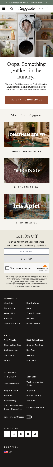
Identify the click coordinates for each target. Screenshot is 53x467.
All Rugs (30, 355)
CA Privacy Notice (35, 407)
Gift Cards (31, 360)
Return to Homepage (27, 99)
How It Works (32, 303)
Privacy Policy (33, 323)
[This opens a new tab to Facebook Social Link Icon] (7, 434)
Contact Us (32, 376)
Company (10, 299)
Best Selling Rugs (34, 340)
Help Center (10, 376)
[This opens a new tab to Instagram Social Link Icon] (14, 434)
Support (10, 372)
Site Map (30, 400)
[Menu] (3, 8)
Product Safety (33, 395)
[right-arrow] (46, 2)
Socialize (11, 428)
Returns (8, 395)
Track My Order (11, 383)
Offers (7, 360)
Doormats (9, 355)
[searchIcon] (12, 8)
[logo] (26, 8)
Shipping (30, 390)
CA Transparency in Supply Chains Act (13, 407)
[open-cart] (47, 8)
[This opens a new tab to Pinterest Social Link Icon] (21, 434)
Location (11, 446)
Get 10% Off (26, 236)
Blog (28, 308)
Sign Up (26, 258)
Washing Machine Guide (34, 384)
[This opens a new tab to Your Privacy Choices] (28, 417)
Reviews (30, 318)
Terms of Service (12, 323)
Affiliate (8, 318)
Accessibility (10, 400)
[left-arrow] (7, 2)
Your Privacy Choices (14, 417)
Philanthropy (10, 308)
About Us (8, 303)
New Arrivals (10, 340)
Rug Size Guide (11, 390)
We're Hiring (9, 313)
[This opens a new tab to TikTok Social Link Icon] (35, 434)
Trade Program (33, 313)
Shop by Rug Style (13, 345)
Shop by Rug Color (35, 345)
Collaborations (11, 350)
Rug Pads (30, 350)
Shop (7, 336)
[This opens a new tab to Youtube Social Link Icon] (28, 434)
